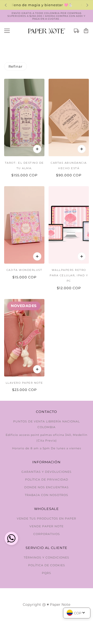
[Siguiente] (87, 5)
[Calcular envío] (76, 31)
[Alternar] (7, 31)
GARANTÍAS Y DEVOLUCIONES (46, 472)
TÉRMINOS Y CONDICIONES (46, 557)
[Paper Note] (47, 30)
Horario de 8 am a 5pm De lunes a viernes (46, 448)
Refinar (15, 66)
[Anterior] (5, 5)
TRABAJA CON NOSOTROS (46, 495)
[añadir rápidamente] (37, 149)
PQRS (46, 573)
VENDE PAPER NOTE (46, 526)
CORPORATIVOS (46, 534)
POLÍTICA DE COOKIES (46, 565)
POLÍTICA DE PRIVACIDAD (46, 479)
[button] (11, 539)
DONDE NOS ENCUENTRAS (46, 487)
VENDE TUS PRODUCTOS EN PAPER (46, 518)
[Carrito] (86, 31)
